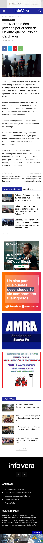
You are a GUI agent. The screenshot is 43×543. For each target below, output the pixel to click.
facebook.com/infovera (21, 496)
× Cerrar (37, 533)
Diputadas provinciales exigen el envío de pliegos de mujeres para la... (28, 418)
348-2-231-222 (18, 489)
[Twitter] (10, 48)
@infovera (15, 499)
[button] (4, 11)
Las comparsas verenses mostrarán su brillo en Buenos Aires (11, 178)
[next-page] (7, 233)
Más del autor (28, 189)
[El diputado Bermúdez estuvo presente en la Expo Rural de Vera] (8, 441)
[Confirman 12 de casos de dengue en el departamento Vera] (8, 408)
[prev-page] (3, 233)
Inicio (4, 16)
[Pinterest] (15, 48)
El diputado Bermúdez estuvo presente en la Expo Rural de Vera (27, 440)
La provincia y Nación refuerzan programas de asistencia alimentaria (31, 178)
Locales (10, 16)
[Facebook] (4, 48)
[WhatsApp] (20, 48)
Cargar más (21, 449)
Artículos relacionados (12, 189)
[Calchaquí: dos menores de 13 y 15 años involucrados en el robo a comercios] (8, 198)
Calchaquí (18, 16)
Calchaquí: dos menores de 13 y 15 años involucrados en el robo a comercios (27, 198)
